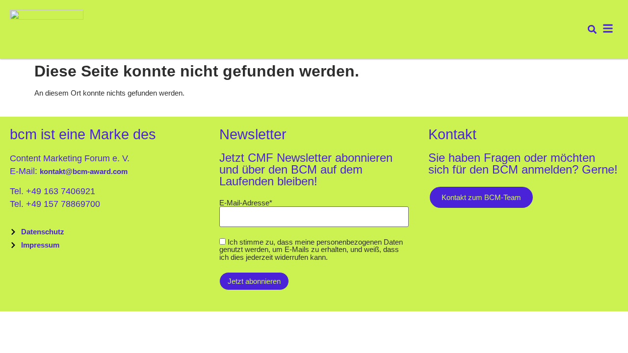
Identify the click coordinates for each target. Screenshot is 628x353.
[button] (592, 30)
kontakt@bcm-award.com (84, 171)
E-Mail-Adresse (245, 202)
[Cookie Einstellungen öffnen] (21, 338)
